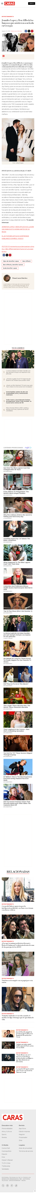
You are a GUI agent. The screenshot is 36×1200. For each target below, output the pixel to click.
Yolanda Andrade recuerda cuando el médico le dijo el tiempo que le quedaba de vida (18, 1017)
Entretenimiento (8, 16)
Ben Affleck (26, 261)
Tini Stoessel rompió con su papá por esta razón (17, 981)
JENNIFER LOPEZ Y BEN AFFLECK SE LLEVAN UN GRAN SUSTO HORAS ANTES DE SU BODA (18, 229)
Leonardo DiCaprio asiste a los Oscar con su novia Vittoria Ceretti (25, 1070)
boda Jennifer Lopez (10, 268)
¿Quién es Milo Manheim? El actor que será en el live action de (19, 386)
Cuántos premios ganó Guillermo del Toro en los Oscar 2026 (25, 1046)
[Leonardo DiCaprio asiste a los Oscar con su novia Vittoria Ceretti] (8, 1069)
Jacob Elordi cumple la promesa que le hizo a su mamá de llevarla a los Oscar (24, 1034)
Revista (32, 3)
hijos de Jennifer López (11, 261)
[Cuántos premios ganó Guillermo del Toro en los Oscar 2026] (8, 1045)
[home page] (9, 3)
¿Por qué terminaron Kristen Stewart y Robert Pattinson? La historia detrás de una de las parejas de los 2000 (18, 945)
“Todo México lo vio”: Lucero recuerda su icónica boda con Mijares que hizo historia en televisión (24, 1058)
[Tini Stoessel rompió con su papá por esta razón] (18, 964)
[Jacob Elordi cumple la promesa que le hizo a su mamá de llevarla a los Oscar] (8, 1033)
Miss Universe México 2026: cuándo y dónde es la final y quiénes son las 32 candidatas (17, 409)
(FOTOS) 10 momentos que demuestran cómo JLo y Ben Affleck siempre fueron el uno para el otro (18, 249)
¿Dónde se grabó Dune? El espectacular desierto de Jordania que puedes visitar (18, 379)
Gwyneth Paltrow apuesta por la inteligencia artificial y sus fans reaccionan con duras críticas (17, 908)
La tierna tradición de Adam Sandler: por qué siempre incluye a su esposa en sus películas (18, 372)
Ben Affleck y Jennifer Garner (13, 264)
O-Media (5, 1145)
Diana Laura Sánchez (16, 31)
